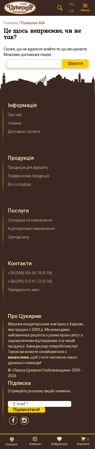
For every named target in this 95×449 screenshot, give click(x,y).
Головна (11, 23)
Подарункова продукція (28, 176)
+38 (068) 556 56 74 (24, 273)
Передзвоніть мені (23, 290)
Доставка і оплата (24, 131)
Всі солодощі (19, 184)
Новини (14, 123)
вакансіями (18, 357)
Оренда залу (18, 237)
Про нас (15, 115)
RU (71, 4)
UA (71, 11)
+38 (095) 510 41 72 (24, 281)
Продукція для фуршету (28, 167)
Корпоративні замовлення (31, 228)
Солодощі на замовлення (30, 220)
